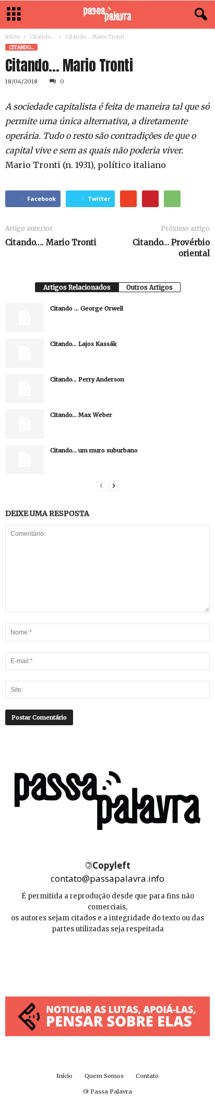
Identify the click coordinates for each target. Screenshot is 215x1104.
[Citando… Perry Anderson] (24, 388)
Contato (147, 1075)
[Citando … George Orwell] (24, 317)
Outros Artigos (149, 287)
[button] (198, 14)
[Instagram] (108, 960)
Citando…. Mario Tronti (51, 242)
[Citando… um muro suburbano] (24, 459)
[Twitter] (131, 960)
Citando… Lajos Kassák (83, 343)
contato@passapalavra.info (107, 878)
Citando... (42, 36)
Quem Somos (104, 1075)
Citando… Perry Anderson (87, 379)
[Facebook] (85, 960)
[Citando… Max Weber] (24, 424)
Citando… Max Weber (81, 414)
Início (12, 36)
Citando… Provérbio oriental (171, 247)
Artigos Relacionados (77, 287)
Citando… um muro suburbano (94, 450)
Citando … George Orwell (86, 308)
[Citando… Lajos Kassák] (24, 353)
